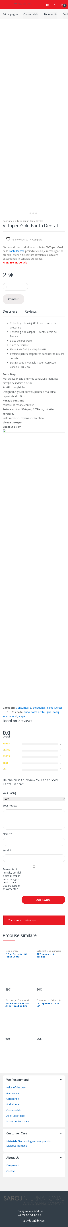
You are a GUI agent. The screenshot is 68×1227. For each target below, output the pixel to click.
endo (27, 712)
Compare (37, 239)
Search (48, 5)
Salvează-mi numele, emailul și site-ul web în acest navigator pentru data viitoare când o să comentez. (12, 879)
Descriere (10, 312)
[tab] (10, 312)
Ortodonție (42, 950)
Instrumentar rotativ (17, 1121)
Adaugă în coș (35, 1220)
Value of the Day (16, 1087)
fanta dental (38, 712)
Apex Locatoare (15, 1115)
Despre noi (12, 1165)
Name (7, 834)
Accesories (12, 1093)
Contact (10, 1171)
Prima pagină (10, 14)
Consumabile (30, 14)
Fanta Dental (36, 221)
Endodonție (50, 14)
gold (49, 712)
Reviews (31, 312)
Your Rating (9, 793)
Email (7, 850)
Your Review (10, 805)
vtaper (22, 716)
